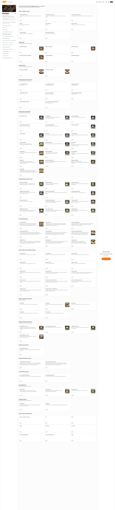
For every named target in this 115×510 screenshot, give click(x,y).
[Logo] (4, 2)
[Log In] (106, 2)
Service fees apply (4, 16)
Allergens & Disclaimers (11, 16)
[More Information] (15, 13)
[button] (9, 22)
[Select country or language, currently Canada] (103, 2)
